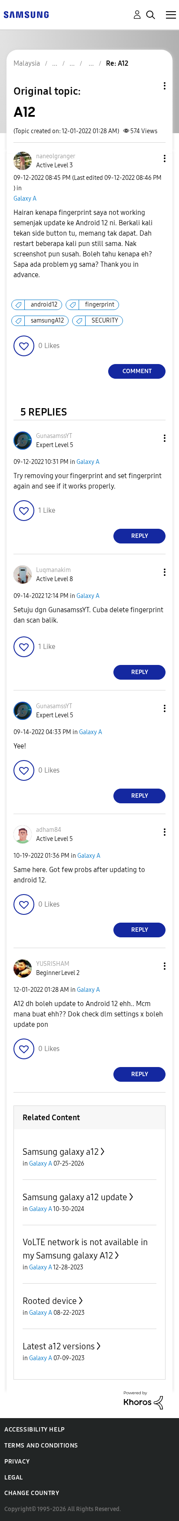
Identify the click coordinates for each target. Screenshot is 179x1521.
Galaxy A (24, 198)
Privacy (17, 1461)
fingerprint (99, 304)
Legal (13, 1477)
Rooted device (50, 1301)
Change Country (31, 1493)
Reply (139, 536)
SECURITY (105, 320)
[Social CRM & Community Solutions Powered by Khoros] (143, 1400)
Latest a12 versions (59, 1346)
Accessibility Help (34, 1429)
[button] (150, 158)
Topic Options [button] (150, 86)
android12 (44, 304)
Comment (137, 371)
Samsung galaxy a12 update (75, 1197)
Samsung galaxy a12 (61, 1152)
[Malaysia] (26, 14)
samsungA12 (47, 320)
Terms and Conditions (41, 1445)
